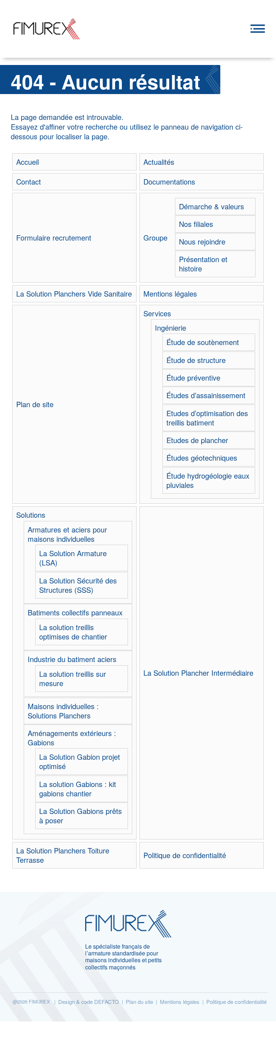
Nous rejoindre (202, 241)
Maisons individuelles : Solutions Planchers (63, 711)
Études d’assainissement (205, 395)
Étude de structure (196, 360)
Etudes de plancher (197, 440)
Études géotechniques (201, 457)
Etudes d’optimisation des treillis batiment (207, 418)
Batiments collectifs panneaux (75, 612)
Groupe (155, 237)
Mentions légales (170, 293)
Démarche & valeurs (211, 206)
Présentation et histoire (203, 264)
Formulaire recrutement (53, 237)
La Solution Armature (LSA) (73, 558)
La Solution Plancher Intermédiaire (198, 673)
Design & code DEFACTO (88, 1001)
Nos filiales (196, 224)
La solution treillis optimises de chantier (73, 632)
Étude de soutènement (202, 342)
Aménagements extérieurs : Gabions (72, 738)
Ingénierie (170, 327)
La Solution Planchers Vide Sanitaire (74, 293)
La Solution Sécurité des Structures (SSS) (78, 585)
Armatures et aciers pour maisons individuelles (67, 534)
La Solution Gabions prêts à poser (80, 815)
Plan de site (35, 404)
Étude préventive (193, 377)
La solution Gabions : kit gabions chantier (77, 788)
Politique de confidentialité (184, 855)
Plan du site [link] (139, 1001)
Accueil (27, 162)
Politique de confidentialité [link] (236, 1001)
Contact (28, 181)
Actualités (158, 162)
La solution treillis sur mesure (72, 678)
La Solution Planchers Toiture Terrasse (62, 855)
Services (157, 313)
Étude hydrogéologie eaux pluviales (207, 480)
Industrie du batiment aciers (72, 659)
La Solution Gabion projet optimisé (79, 761)
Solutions (30, 515)
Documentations (169, 181)
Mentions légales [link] (179, 1001)
